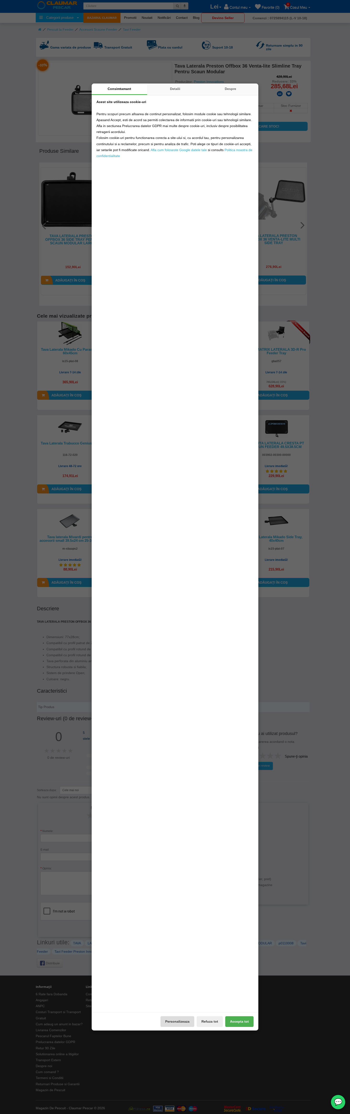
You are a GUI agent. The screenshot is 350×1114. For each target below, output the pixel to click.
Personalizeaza (177, 1021)
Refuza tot (209, 1021)
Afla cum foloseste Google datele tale (179, 150)
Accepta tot (239, 1021)
